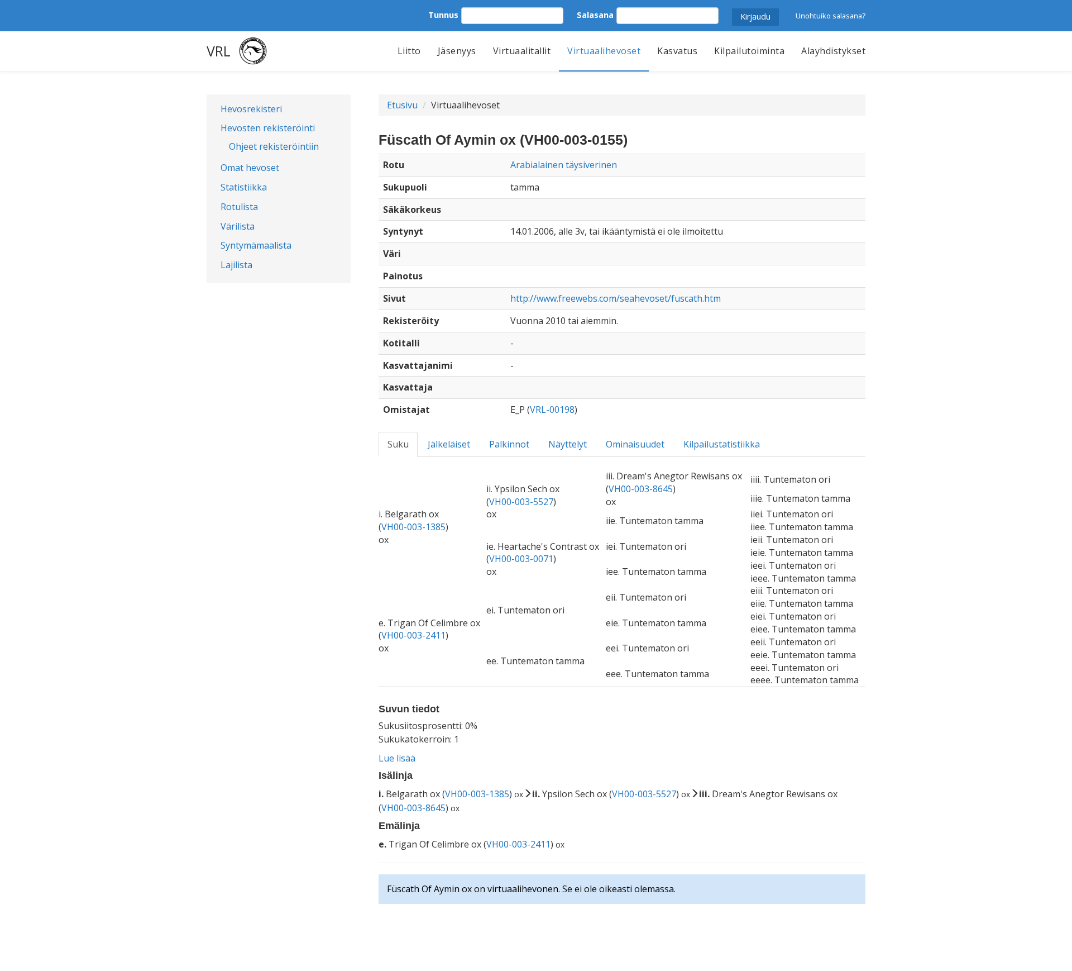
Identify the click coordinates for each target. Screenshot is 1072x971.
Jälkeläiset (449, 444)
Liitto (409, 51)
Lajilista (236, 265)
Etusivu (402, 105)
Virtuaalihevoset (603, 51)
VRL (219, 50)
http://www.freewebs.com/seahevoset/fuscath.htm (615, 298)
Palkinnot (509, 444)
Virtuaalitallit (522, 51)
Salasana (595, 14)
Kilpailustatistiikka (721, 444)
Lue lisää (397, 758)
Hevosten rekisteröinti (268, 128)
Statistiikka (244, 187)
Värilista (238, 226)
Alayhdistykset (833, 51)
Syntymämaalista (256, 245)
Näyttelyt (567, 444)
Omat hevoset (250, 167)
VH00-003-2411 (413, 635)
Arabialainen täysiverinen (563, 165)
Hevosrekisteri (251, 109)
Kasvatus (677, 51)
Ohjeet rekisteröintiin (274, 146)
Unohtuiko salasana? (830, 16)
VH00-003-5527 (521, 502)
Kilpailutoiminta (749, 51)
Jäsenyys (457, 51)
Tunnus (443, 14)
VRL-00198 (552, 409)
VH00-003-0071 (521, 559)
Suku (398, 444)
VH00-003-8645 (641, 489)
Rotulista (239, 207)
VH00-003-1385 (413, 527)
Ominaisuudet (635, 444)
